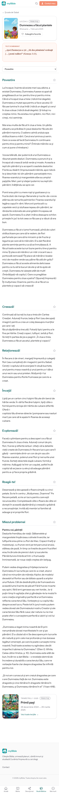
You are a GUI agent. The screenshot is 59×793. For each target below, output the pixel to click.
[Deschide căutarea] (36, 3)
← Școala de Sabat (10, 12)
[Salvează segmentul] (54, 80)
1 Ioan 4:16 (49, 686)
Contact (5, 767)
